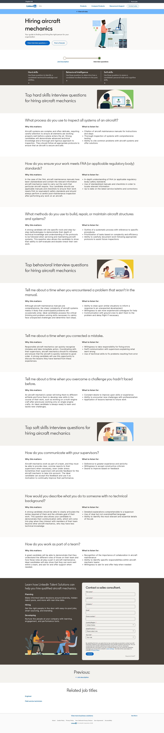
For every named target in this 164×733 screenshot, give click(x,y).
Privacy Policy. (95, 650)
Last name (89, 598)
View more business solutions (82, 716)
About (54, 720)
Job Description (63, 62)
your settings (110, 648)
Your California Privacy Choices (84, 720)
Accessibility (108, 720)
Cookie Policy (60, 720)
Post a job (134, 1)
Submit (89, 654)
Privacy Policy (70, 720)
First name (89, 592)
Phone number (90, 616)
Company (89, 604)
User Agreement (98, 720)
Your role (88, 635)
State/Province (90, 628)
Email (87, 610)
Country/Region (91, 622)
